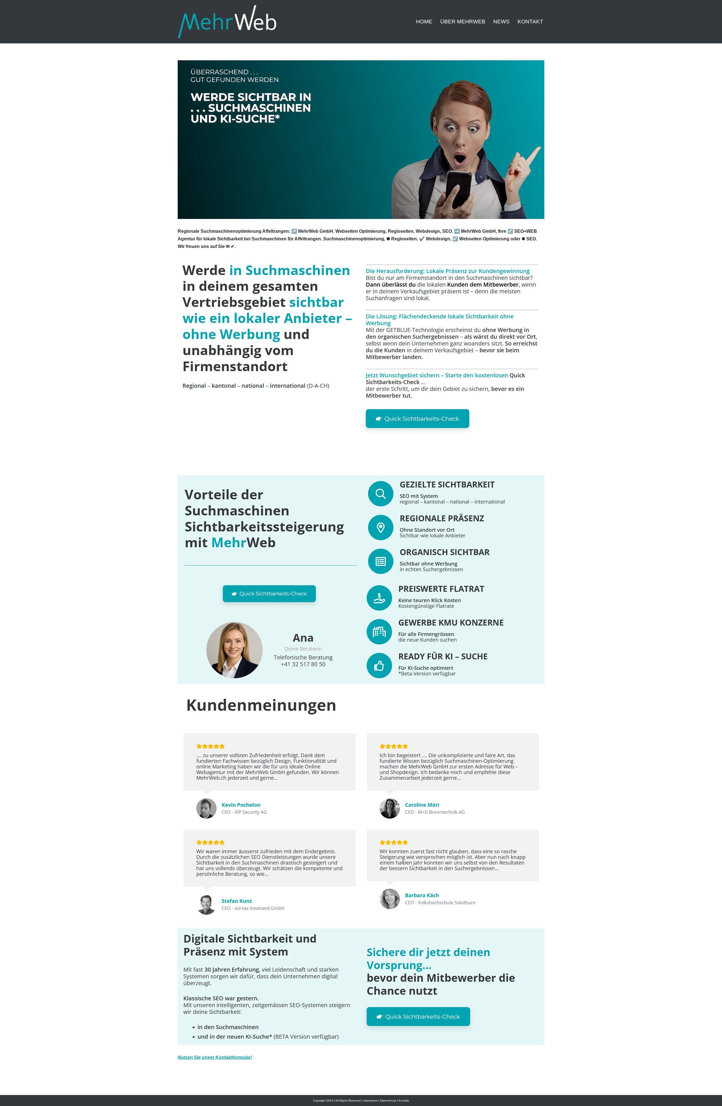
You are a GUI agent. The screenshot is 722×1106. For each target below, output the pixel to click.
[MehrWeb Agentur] (227, 21)
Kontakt (530, 22)
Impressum (370, 1100)
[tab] (250, 462)
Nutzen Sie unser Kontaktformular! (215, 1057)
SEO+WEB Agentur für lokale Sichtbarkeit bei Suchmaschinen (250, 462)
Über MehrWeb (462, 22)
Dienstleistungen (351, 462)
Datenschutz (388, 1100)
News (501, 22)
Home (424, 22)
